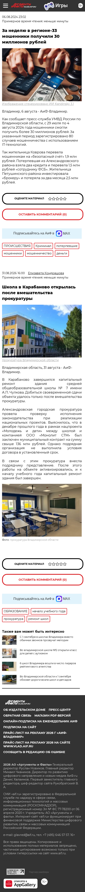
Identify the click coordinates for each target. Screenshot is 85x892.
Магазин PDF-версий (52, 715)
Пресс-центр (60, 710)
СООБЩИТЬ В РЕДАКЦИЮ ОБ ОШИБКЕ (34, 752)
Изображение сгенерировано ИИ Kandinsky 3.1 (38, 104)
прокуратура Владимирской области (30, 360)
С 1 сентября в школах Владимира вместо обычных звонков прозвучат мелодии (46, 638)
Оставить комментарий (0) (43, 214)
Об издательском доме (24, 710)
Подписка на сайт (19, 727)
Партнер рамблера (39, 872)
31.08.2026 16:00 (13, 273)
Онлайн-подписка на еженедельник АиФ (40, 721)
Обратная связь (17, 715)
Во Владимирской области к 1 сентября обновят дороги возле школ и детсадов (45, 678)
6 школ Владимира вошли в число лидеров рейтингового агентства (48, 665)
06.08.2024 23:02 (14, 17)
